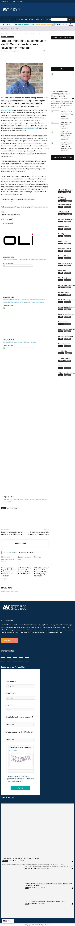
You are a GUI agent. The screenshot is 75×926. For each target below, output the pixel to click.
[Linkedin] (69, 1)
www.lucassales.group (41, 207)
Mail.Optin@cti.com (65, 278)
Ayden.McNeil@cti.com (66, 219)
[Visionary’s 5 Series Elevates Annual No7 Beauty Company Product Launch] (12, 908)
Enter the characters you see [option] (20, 747)
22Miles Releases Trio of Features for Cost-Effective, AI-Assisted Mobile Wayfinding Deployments (41, 571)
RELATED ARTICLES (10, 552)
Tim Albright (62, 351)
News (12, 36)
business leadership (12, 508)
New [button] (10, 750)
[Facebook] (64, 1)
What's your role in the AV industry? (19, 732)
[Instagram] (66, 1)
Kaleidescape (5, 146)
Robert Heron (63, 322)
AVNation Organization (62, 198)
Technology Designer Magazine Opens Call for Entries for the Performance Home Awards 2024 (8, 571)
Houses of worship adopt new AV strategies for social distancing (12, 533)
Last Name (10, 693)
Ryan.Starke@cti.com (65, 336)
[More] (22, 56)
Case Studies (28, 868)
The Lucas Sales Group (29, 128)
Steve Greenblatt (64, 344)
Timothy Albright (64, 358)
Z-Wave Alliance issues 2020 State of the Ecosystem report (38, 533)
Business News (5, 33)
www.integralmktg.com (9, 202)
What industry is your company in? (19, 717)
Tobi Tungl (61, 366)
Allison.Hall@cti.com (65, 190)
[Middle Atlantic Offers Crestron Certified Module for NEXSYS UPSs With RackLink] (25, 561)
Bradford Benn (63, 227)
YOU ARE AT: (4, 29)
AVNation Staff (7, 51)
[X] (71, 1)
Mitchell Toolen (63, 292)
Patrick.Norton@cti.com (66, 307)
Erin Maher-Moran (64, 248)
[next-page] (5, 579)
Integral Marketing (7, 110)
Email (8, 705)
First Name (10, 682)
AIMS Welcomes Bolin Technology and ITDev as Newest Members (60, 94)
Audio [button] (15, 750)
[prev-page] (2, 579)
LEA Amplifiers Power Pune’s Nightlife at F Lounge (66, 124)
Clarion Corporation (28, 143)
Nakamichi (38, 143)
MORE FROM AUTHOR (27, 552)
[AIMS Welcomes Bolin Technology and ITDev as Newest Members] (62, 81)
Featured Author (64, 256)
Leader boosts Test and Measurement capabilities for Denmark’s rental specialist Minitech (49, 866)
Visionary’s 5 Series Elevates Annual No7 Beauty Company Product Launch (45, 901)
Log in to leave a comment (9, 591)
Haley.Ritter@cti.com (65, 263)
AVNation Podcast (64, 205)
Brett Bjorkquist (64, 234)
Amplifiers (4, 860)
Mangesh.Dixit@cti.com (66, 285)
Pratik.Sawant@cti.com (66, 314)
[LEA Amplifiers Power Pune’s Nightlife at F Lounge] (55, 124)
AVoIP (26, 903)
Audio (26, 887)
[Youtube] (73, 1)
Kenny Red (62, 270)
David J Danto (63, 241)
